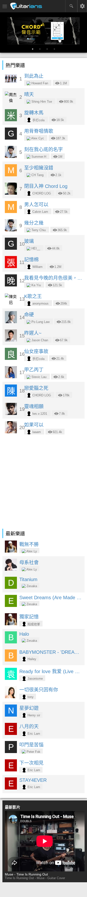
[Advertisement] (43, 482)
